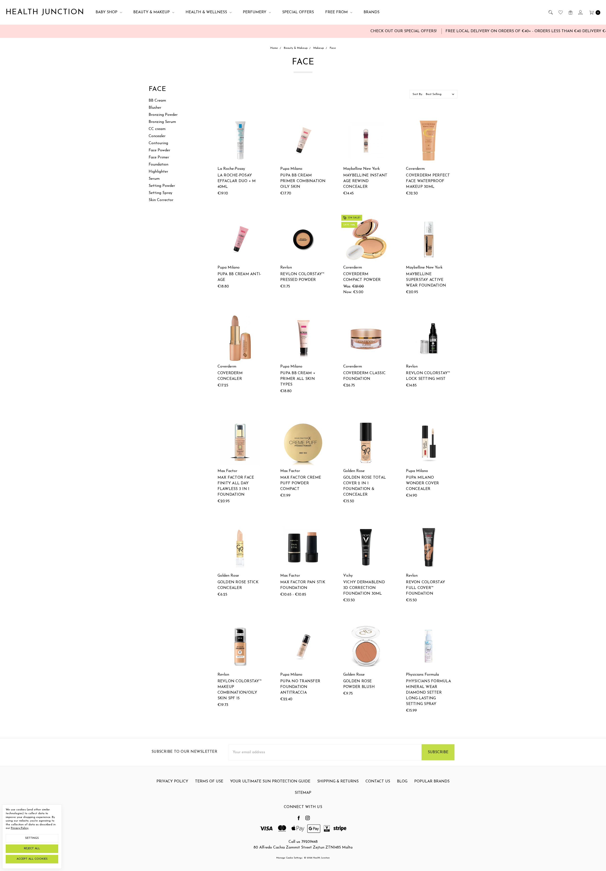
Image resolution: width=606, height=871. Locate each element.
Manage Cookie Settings (289, 858)
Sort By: (418, 94)
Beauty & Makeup (152, 12)
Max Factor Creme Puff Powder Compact (300, 483)
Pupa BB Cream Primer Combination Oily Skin (303, 181)
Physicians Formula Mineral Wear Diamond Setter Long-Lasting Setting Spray (428, 692)
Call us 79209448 (303, 842)
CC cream (157, 129)
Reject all (32, 848)
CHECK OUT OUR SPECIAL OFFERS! (373, 31)
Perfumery (255, 12)
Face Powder (159, 150)
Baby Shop (107, 12)
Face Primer (159, 157)
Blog (402, 781)
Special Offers (298, 12)
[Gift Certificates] (570, 12)
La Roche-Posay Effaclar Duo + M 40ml (237, 181)
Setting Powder (162, 186)
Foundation (158, 164)
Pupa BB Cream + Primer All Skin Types (297, 378)
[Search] (550, 12)
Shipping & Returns (338, 781)
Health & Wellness (207, 12)
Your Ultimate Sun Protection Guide (270, 781)
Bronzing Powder (163, 115)
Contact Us (377, 781)
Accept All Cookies (32, 859)
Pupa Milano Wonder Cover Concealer (422, 483)
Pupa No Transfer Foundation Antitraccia (300, 687)
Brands (371, 12)
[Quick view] (260, 120)
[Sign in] (580, 12)
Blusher (155, 108)
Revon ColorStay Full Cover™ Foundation (425, 588)
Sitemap (303, 793)
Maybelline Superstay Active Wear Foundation (426, 279)
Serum (154, 179)
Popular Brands (432, 781)
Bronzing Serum (162, 122)
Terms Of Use (209, 781)
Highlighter (158, 172)
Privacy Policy (172, 781)
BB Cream (157, 101)
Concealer (157, 136)
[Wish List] (560, 12)
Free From (337, 12)
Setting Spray (160, 193)
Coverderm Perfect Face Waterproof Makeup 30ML (428, 181)
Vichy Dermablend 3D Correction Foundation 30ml (364, 588)
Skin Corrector (161, 200)
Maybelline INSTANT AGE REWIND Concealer (365, 181)
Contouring (158, 143)
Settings (32, 838)
